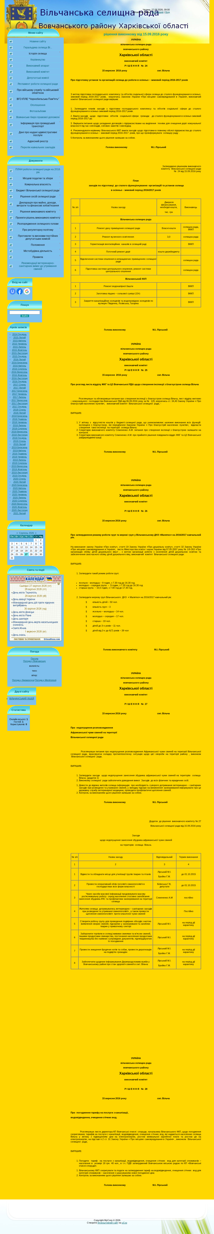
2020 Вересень (19, 504)
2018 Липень (19, 425)
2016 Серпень (19, 369)
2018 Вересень (19, 431)
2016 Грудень (19, 381)
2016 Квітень (19, 365)
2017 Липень (19, 397)
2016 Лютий (19, 359)
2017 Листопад (19, 403)
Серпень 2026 (26, 533)
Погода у (34, 661)
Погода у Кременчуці (23, 680)
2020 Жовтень (19, 507)
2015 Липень (19, 347)
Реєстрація (157, 12)
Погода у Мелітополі (45, 680)
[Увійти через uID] (12, 291)
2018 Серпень (19, 428)
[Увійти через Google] (27, 291)
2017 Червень (19, 394)
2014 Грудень (19, 334)
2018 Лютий (19, 413)
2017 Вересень (19, 400)
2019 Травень (19, 453)
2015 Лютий (19, 337)
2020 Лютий (19, 482)
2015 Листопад (19, 353)
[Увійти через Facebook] (20, 291)
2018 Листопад (19, 435)
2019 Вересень (19, 466)
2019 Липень (19, 460)
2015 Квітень (19, 340)
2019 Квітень (19, 450)
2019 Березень (19, 447)
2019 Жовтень (19, 469)
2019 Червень (19, 457)
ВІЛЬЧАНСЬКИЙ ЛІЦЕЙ (21, 698)
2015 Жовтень (19, 350)
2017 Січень (19, 384)
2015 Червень (19, 343)
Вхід (167, 12)
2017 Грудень (19, 406)
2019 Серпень (19, 463)
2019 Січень (19, 441)
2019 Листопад (19, 472)
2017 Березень (19, 391)
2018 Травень (19, 419)
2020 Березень (19, 485)
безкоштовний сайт (108, 1222)
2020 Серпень (19, 500)
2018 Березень (19, 416)
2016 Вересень (19, 372)
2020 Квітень (19, 488)
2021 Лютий (19, 513)
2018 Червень (19, 422)
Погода (34, 658)
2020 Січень (19, 478)
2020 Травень (19, 491)
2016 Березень (19, 362)
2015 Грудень (19, 356)
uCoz (124, 1222)
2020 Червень (19, 494)
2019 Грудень (19, 475)
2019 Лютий (19, 444)
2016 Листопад (19, 378)
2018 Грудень (19, 438)
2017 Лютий (19, 387)
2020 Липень (19, 497)
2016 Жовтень (19, 375)
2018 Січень (19, 409)
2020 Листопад (19, 510)
